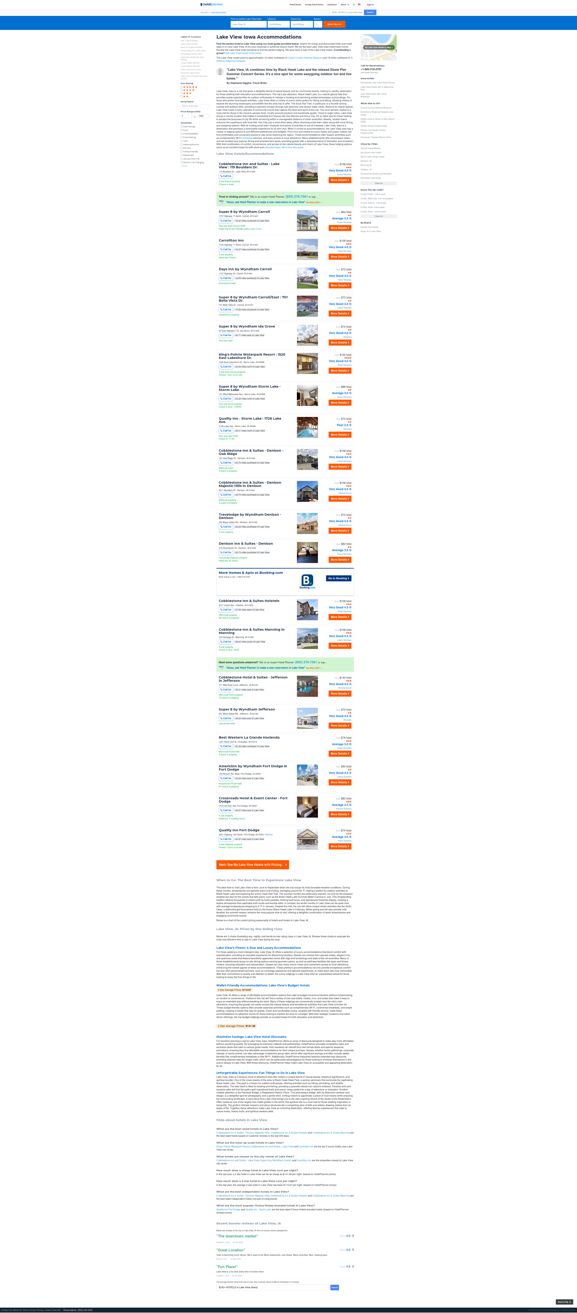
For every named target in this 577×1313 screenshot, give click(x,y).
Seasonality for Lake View (193, 50)
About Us (17, 1310)
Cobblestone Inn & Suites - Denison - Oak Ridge (251, 452)
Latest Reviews (344, 307)
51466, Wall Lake (369, 198)
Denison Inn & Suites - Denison (246, 543)
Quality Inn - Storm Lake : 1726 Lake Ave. (250, 420)
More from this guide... (293, 147)
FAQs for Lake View (190, 73)
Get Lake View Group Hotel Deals (243, 53)
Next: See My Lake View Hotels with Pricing (250, 864)
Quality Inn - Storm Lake (258, 1209)
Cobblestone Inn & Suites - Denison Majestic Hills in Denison (250, 484)
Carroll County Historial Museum (304, 57)
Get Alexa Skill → (314, 202)
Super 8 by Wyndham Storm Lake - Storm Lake (250, 388)
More (344, 4)
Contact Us (6, 1310)
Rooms (317, 18)
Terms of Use (29, 1310)
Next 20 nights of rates (191, 47)
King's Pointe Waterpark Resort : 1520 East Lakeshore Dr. (252, 356)
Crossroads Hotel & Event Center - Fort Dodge (253, 800)
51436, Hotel (367, 211)
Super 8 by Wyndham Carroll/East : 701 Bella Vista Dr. (253, 299)
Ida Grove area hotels (371, 152)
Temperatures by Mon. (191, 54)
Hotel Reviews (344, 251)
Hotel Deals (295, 4)
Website (269, 834)
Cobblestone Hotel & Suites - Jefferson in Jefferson (253, 679)
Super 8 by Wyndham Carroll (244, 211)
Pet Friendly (189, 126)
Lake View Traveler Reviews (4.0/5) (194, 77)
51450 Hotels (367, 194)
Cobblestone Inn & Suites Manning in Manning (252, 631)
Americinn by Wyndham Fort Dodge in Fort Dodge (253, 768)
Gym (185, 141)
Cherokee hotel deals (371, 177)
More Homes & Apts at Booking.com (251, 572)
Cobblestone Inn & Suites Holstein (249, 601)
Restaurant (188, 155)
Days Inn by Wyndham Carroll (245, 269)
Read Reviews (344, 365)
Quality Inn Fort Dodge (239, 830)
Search (370, 12)
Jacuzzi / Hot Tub (191, 159)
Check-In (272, 18)
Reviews (347, 336)
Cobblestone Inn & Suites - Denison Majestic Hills (242, 1132)
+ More (184, 166)
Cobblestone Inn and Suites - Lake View (272, 1146)
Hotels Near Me (53, 1310)
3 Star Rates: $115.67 (190, 63)
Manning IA (366, 165)
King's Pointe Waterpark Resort (233, 1146)
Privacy (40, 1310)
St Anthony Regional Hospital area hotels (377, 113)
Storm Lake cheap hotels (372, 156)
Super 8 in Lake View (371, 231)
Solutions (332, 4)
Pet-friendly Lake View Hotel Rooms (378, 82)
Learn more (255, 228)
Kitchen (187, 148)
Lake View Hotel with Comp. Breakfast (374, 95)
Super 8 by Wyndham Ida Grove (247, 326)
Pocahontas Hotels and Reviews (376, 173)
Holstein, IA (366, 169)
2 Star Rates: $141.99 (190, 66)
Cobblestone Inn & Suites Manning (331, 1132)
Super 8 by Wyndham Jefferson (247, 709)
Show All (378, 183)
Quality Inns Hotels (370, 226)
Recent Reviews (343, 808)
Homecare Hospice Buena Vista (376, 137)
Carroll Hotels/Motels (370, 148)
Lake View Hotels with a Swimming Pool (377, 88)
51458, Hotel (367, 207)
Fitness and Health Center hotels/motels (373, 131)
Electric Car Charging (193, 162)
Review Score (344, 493)
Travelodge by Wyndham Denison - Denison (250, 516)
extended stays (272, 147)
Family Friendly (190, 151)
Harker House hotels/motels (374, 125)
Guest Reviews (344, 174)
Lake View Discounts (191, 69)
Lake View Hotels (189, 44)
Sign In (370, 4)
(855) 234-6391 (85, 1310)
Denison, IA (366, 160)
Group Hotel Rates (314, 4)
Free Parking (189, 137)
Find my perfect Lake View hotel (246, 18)
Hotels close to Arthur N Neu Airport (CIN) (378, 120)
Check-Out (296, 18)
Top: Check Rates (189, 40)
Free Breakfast (190, 133)
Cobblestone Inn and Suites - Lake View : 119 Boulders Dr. (249, 165)
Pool (185, 130)
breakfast (247, 138)
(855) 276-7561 (297, 196)
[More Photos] (307, 182)
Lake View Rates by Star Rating (192, 58)
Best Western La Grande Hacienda (249, 737)
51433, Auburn (368, 202)
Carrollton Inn (231, 240)
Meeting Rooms (191, 144)
